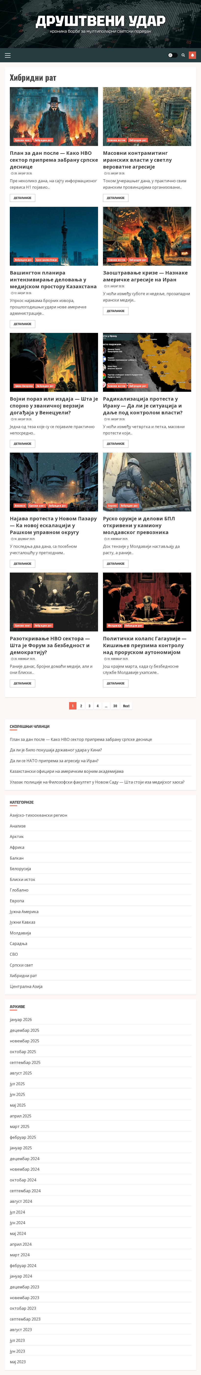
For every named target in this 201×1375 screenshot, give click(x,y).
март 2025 (19, 1126)
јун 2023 (17, 1351)
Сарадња (18, 943)
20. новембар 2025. (25, 659)
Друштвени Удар (101, 20)
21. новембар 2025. (117, 539)
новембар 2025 (24, 1041)
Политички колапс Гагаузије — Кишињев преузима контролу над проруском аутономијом (145, 645)
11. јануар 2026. (116, 286)
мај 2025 (18, 1105)
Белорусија (20, 868)
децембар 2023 (24, 1287)
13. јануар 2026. (116, 173)
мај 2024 (18, 1233)
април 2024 (20, 1244)
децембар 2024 (24, 1158)
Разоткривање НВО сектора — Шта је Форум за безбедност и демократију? (50, 645)
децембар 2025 (24, 1030)
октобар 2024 (23, 1180)
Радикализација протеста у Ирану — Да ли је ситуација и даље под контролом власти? (143, 405)
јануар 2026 (21, 1019)
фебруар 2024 (23, 1265)
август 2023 (21, 1329)
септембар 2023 (25, 1319)
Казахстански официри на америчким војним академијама (67, 771)
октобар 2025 (23, 1051)
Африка (17, 847)
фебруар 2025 (23, 1137)
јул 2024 (17, 1212)
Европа (112, 505)
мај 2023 (18, 1361)
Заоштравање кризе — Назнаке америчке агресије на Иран (145, 276)
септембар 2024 (25, 1190)
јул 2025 (17, 1084)
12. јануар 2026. (23, 293)
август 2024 (21, 1201)
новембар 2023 (24, 1297)
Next (126, 705)
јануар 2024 (21, 1276)
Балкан (17, 858)
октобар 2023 (23, 1308)
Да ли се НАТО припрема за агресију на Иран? (54, 760)
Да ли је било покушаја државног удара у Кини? (56, 750)
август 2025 (21, 1073)
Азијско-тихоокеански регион (38, 815)
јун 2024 (17, 1222)
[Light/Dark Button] (173, 55)
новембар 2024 (24, 1169)
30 (115, 705)
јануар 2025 (21, 1148)
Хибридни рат (43, 140)
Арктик (17, 836)
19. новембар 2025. (117, 659)
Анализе (20, 505)
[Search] (183, 55)
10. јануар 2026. (23, 419)
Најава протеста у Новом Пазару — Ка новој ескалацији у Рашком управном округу (53, 525)
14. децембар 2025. (24, 539)
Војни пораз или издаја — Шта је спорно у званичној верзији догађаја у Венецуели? (54, 405)
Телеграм (192, 55)
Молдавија (114, 625)
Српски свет (23, 140)
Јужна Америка (24, 386)
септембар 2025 (25, 1062)
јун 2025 (17, 1094)
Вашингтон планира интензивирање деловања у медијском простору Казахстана (53, 279)
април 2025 (20, 1116)
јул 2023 (17, 1340)
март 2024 (19, 1254)
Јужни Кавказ (22, 922)
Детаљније (22, 198)
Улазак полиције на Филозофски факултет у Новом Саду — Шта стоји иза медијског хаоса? (97, 782)
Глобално (19, 890)
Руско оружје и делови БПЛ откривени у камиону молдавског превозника (139, 525)
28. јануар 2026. (23, 173)
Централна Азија (46, 260)
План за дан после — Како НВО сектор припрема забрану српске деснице (54, 160)
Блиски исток (116, 140)
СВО (14, 954)
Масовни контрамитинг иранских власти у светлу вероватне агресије (137, 160)
